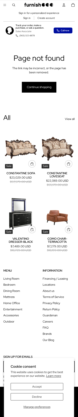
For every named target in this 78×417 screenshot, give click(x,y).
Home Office (11, 303)
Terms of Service (53, 297)
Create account (46, 18)
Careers (48, 321)
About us (48, 291)
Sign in (27, 18)
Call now (65, 30)
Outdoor (8, 321)
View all (70, 119)
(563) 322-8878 (27, 35)
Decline (37, 397)
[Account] (63, 5)
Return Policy (51, 309)
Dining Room (11, 291)
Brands (47, 334)
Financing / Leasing (55, 278)
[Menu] (5, 5)
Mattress (9, 297)
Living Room (11, 278)
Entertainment (12, 309)
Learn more (53, 376)
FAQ (45, 327)
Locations (49, 284)
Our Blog (48, 340)
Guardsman (50, 315)
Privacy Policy (51, 303)
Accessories (11, 315)
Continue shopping (39, 87)
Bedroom (9, 284)
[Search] (13, 5)
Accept (37, 386)
